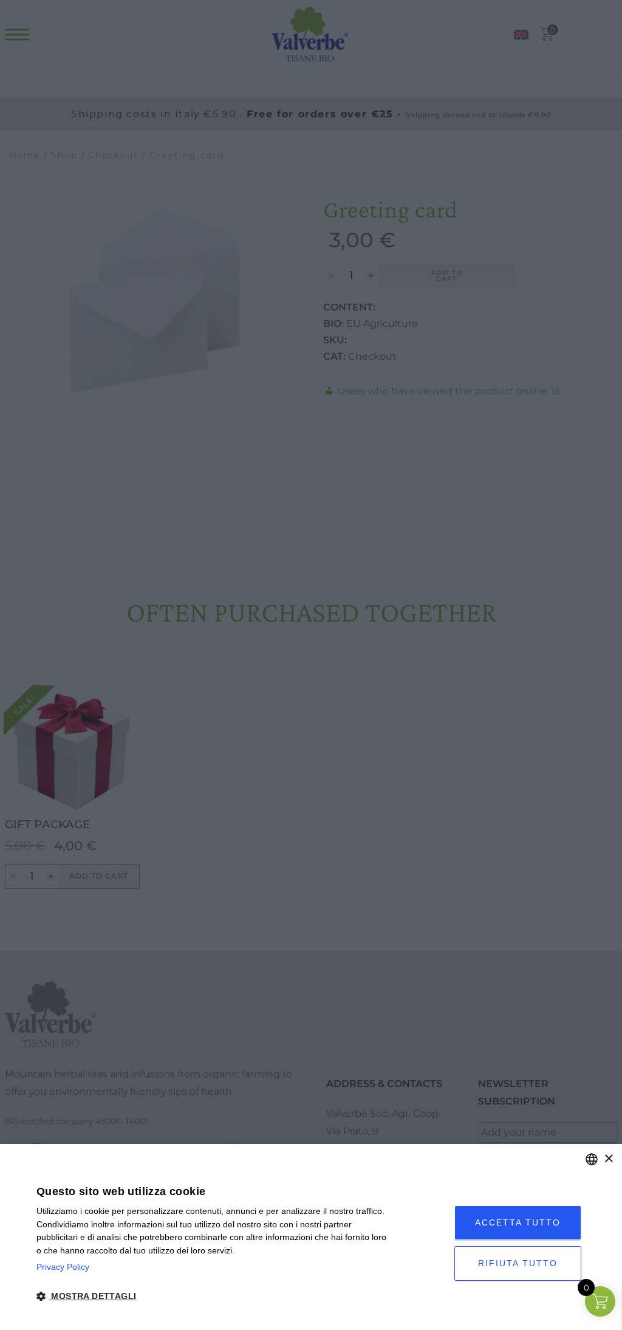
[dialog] (311, 1237)
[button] (215, 1296)
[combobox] (592, 1159)
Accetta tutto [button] (518, 1222)
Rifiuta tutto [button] (518, 1263)
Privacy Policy (62, 1267)
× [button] (608, 1159)
